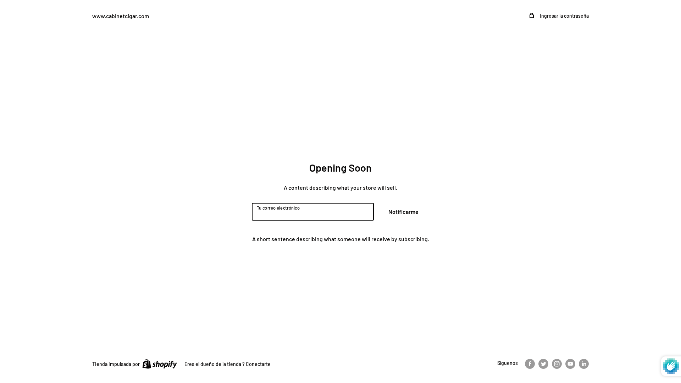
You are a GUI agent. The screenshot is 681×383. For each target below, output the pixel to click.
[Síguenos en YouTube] (570, 363)
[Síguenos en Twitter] (543, 363)
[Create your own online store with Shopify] (159, 363)
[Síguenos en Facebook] (530, 363)
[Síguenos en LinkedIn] (584, 363)
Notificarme (403, 211)
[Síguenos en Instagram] (557, 363)
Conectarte (258, 364)
